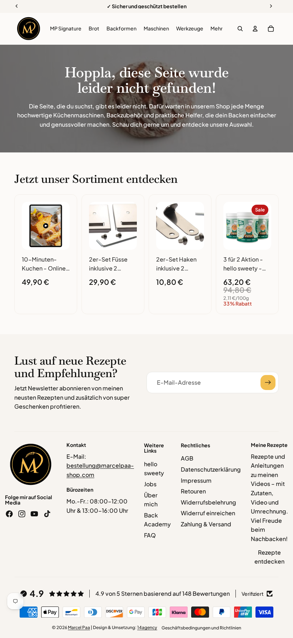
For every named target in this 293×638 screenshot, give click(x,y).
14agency (147, 627)
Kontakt (76, 445)
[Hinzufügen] (58, 238)
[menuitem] (216, 28)
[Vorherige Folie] (30, 226)
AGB (187, 458)
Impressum (196, 480)
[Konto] (255, 28)
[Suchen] (240, 28)
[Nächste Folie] (62, 226)
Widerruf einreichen (208, 513)
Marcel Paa (79, 627)
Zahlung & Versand (206, 524)
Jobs (150, 484)
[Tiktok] (47, 514)
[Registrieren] (267, 382)
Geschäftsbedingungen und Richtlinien (201, 627)
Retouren (193, 491)
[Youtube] (34, 514)
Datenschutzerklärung (211, 469)
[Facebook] (9, 514)
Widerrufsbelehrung (208, 502)
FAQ (150, 535)
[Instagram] (22, 514)
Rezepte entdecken (269, 557)
